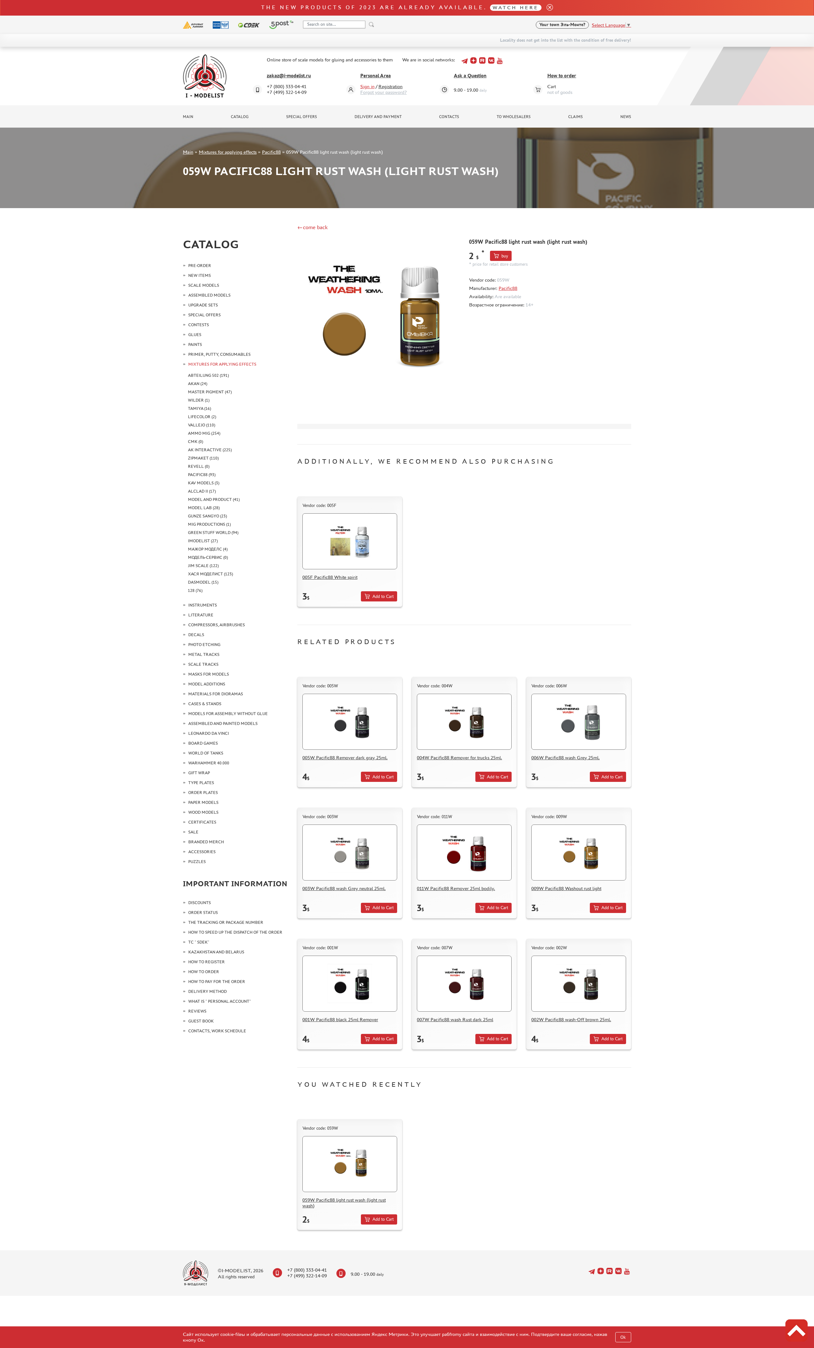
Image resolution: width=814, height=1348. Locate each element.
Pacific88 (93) (202, 474)
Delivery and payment (378, 117)
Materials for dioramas (215, 694)
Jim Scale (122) (203, 565)
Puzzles (197, 861)
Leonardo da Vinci (208, 733)
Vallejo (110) (201, 425)
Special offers (301, 117)
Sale (193, 832)
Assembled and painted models (223, 723)
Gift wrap (199, 772)
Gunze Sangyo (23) (207, 516)
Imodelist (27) (203, 540)
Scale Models (203, 285)
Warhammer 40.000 (208, 763)
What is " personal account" (219, 1001)
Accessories (202, 851)
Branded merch (206, 841)
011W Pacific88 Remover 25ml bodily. (456, 888)
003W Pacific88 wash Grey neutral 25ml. (344, 888)
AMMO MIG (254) (204, 433)
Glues (194, 334)
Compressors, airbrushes (216, 624)
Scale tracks (203, 664)
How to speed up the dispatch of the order (235, 932)
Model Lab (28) (204, 507)
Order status (203, 912)
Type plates (201, 782)
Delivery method (207, 991)
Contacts (449, 117)
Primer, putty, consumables (219, 354)
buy (504, 256)
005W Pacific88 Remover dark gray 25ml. (345, 757)
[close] (547, 7)
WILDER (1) (199, 400)
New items (199, 275)
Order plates (203, 792)
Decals (196, 634)
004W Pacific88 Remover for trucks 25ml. (459, 757)
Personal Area (375, 75)
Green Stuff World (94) (213, 532)
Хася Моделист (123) (210, 574)
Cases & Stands (204, 703)
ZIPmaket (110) (203, 458)
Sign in (367, 86)
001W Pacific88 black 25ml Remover (340, 1019)
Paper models (203, 802)
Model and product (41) (214, 499)
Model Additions (206, 684)
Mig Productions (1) (209, 524)
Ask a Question (470, 75)
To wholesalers (514, 117)
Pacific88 (271, 152)
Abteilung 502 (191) (208, 375)
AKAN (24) (197, 383)
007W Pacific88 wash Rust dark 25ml (455, 1019)
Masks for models (208, 674)
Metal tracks (203, 654)
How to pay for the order (216, 981)
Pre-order (199, 265)
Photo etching (204, 644)
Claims (575, 117)
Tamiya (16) (199, 408)
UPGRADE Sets (203, 305)
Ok (623, 1337)
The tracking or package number (225, 922)
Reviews (197, 1011)
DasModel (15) (203, 582)
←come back (312, 227)
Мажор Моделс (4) (208, 549)
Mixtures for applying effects (228, 152)
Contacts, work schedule (217, 1031)
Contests (198, 324)
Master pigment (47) (210, 392)
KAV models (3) (203, 483)
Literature (200, 615)
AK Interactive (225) (210, 449)
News (625, 117)
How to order (561, 75)
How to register (206, 961)
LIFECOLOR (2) (202, 416)
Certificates (202, 822)
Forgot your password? (383, 92)
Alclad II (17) (202, 491)
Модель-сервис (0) (208, 557)
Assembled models (209, 295)
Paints (195, 344)
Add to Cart (383, 596)
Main (188, 117)
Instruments (202, 605)
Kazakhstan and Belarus (216, 952)
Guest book (201, 1021)
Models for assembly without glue (228, 713)
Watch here (516, 7)
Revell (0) (199, 466)
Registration (390, 86)
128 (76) (195, 590)
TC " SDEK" (198, 942)
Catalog (240, 117)
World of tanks (205, 753)
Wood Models (203, 812)
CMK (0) (195, 441)
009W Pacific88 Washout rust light (566, 888)
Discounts (199, 902)
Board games (203, 743)
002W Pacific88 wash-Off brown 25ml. (571, 1019)
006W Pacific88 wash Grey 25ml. (565, 757)
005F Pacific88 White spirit (329, 577)
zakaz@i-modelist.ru (289, 75)
